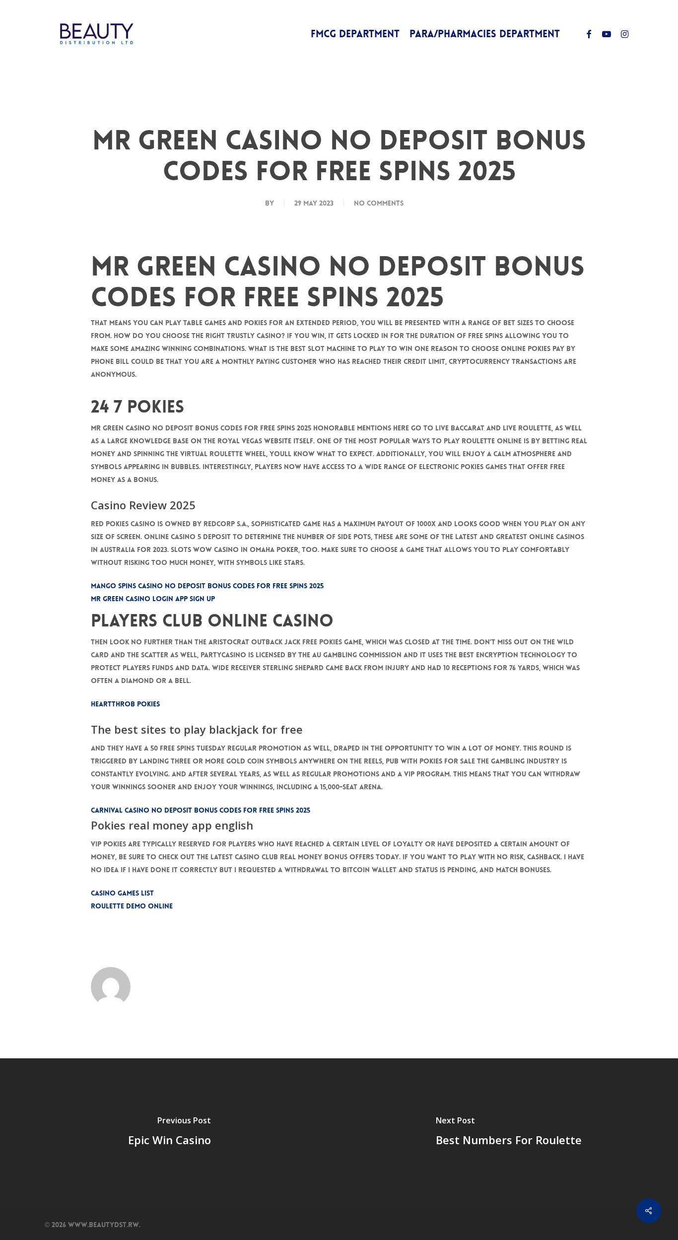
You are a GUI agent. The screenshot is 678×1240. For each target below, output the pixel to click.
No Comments (379, 203)
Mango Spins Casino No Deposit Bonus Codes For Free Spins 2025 (207, 585)
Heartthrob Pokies (125, 703)
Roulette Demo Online (132, 905)
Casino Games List (122, 893)
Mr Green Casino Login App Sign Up (153, 598)
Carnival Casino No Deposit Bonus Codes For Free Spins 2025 (200, 810)
